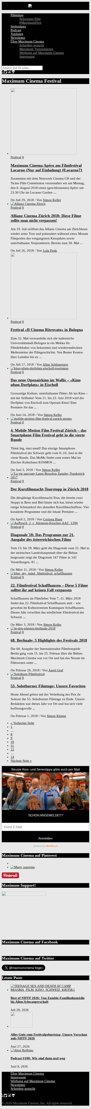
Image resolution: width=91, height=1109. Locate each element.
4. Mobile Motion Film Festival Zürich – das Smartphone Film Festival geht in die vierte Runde (48, 435)
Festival (16, 157)
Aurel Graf (55, 670)
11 (12, 745)
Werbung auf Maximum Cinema (41, 53)
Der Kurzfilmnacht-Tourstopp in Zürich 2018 (49, 489)
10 (12, 742)
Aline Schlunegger (55, 364)
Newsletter (18, 37)
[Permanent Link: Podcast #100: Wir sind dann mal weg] (22, 1050)
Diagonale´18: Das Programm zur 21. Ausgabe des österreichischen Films (42, 537)
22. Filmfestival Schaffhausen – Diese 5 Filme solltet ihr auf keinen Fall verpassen (49, 587)
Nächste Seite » (21, 760)
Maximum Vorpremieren (36, 49)
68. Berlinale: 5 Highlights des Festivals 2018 (49, 640)
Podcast (16, 30)
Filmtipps (17, 15)
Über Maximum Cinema (27, 41)
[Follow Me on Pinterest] (10, 877)
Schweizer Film (30, 19)
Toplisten (17, 34)
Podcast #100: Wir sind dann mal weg (38, 1058)
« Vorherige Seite (22, 723)
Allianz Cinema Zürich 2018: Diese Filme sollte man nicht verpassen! (46, 218)
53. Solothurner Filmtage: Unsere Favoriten (48, 686)
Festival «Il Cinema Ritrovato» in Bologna (47, 329)
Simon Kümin (56, 716)
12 (12, 749)
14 (12, 757)
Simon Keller (52, 200)
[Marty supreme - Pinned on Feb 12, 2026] (23, 867)
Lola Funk (50, 250)
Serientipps (18, 26)
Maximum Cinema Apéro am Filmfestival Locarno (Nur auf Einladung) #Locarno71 (46, 167)
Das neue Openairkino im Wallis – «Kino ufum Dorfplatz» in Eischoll (46, 382)
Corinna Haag (52, 519)
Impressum (27, 56)
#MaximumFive (30, 22)
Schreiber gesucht (31, 45)
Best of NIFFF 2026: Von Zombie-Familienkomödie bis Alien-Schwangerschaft (48, 999)
